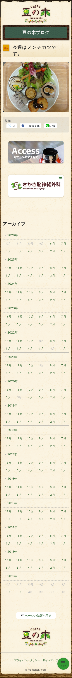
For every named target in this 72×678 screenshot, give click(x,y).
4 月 (30, 251)
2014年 (12, 527)
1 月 (63, 251)
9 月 (41, 267)
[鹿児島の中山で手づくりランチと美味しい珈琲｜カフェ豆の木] (36, 14)
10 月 (30, 267)
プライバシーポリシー (27, 660)
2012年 (12, 576)
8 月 (52, 243)
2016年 (12, 478)
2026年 (12, 235)
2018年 (12, 430)
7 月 (63, 243)
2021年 (12, 357)
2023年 (12, 308)
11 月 (19, 267)
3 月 (41, 251)
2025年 (12, 259)
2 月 (52, 251)
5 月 (19, 251)
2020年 (12, 381)
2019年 (12, 405)
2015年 (12, 503)
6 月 (8, 251)
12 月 (8, 267)
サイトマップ (50, 660)
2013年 (12, 551)
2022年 (12, 332)
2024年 (12, 284)
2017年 (12, 454)
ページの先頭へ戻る (38, 615)
